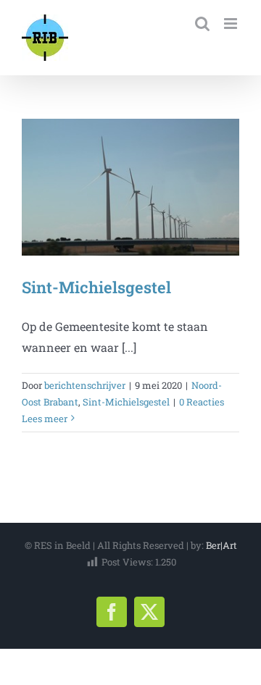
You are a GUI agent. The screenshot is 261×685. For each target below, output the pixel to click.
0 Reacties (201, 401)
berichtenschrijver (84, 385)
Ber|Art (221, 545)
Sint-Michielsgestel (96, 287)
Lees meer (44, 418)
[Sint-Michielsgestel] (130, 187)
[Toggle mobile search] (202, 23)
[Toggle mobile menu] (231, 23)
